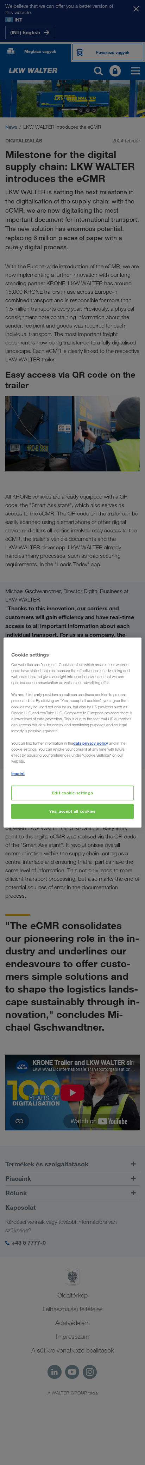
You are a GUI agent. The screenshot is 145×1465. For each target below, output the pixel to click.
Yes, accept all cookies (72, 811)
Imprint (18, 773)
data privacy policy (90, 743)
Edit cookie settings (72, 792)
